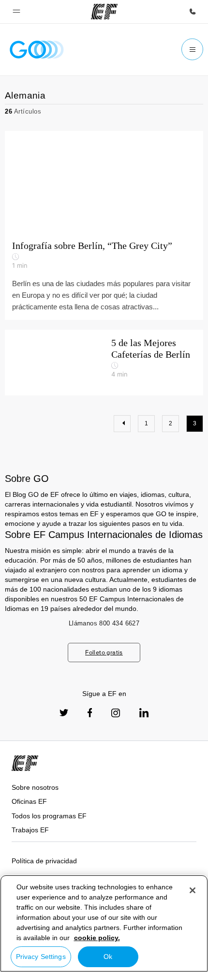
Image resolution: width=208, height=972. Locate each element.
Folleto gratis (104, 652)
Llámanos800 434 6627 (104, 623)
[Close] (192, 890)
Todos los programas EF (49, 816)
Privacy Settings (41, 956)
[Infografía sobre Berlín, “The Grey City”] (104, 181)
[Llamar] (192, 11)
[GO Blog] (37, 49)
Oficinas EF (29, 801)
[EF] (104, 11)
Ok (108, 956)
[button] (16, 11)
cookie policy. (97, 938)
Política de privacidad (44, 861)
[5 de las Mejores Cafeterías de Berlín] (104, 362)
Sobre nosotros (35, 787)
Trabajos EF (30, 830)
